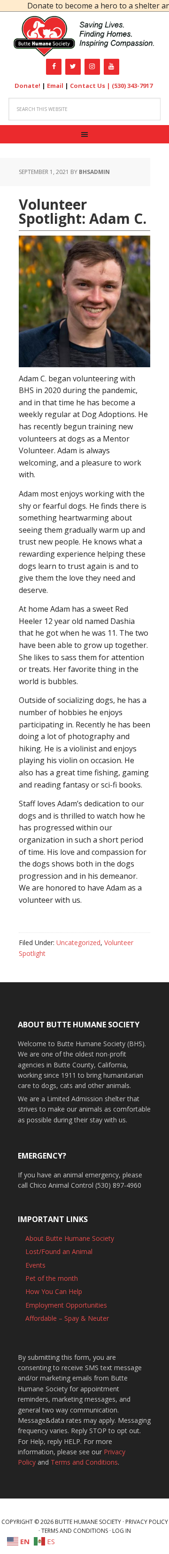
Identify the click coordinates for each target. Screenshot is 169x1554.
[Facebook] (53, 67)
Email (55, 85)
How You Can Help (53, 1291)
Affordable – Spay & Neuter (67, 1318)
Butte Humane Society (84, 36)
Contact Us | (91, 85)
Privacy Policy (146, 1522)
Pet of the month (51, 1278)
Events (35, 1265)
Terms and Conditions (84, 1462)
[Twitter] (73, 67)
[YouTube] (111, 67)
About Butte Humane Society (69, 1238)
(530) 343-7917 (132, 85)
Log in (121, 1531)
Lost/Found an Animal (58, 1251)
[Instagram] (92, 67)
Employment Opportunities (66, 1305)
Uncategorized (78, 942)
